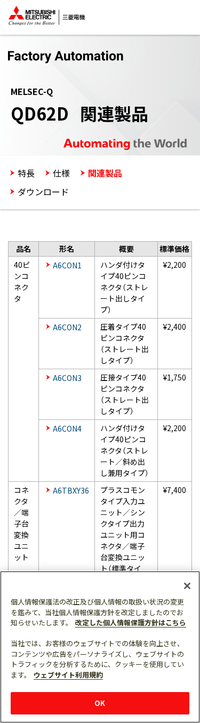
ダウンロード (43, 191)
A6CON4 (67, 428)
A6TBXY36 (71, 490)
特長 (26, 172)
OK (99, 703)
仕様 (61, 172)
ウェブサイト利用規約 (68, 675)
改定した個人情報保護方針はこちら (130, 622)
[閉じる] (187, 586)
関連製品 (105, 172)
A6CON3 (67, 377)
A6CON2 (67, 327)
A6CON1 (67, 265)
